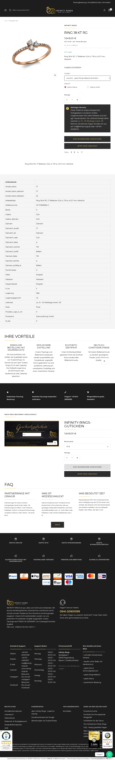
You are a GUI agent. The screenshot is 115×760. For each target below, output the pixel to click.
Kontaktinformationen (13, 711)
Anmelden (106, 2)
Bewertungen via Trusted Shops (44, 721)
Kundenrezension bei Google (42, 717)
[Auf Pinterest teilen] (74, 152)
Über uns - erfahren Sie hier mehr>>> (21, 627)
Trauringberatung (79, 2)
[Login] (104, 10)
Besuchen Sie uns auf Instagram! (25, 677)
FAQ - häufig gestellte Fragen (95, 727)
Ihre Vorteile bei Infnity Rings (95, 724)
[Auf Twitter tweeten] (78, 152)
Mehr (57, 525)
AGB (6, 728)
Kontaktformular (94, 2)
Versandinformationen (13, 725)
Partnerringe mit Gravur (17, 495)
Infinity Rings (70, 25)
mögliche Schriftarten (72, 67)
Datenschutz (9, 718)
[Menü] (111, 732)
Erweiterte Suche (90, 711)
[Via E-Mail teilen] (81, 152)
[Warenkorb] (109, 10)
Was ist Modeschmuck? (53, 495)
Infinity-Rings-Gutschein (77, 424)
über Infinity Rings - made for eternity (42, 712)
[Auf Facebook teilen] (71, 152)
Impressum (9, 715)
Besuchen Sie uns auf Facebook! (25, 685)
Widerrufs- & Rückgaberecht (15, 721)
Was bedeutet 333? (92, 493)
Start (6, 21)
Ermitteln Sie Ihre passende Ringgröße (94, 716)
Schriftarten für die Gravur (94, 721)
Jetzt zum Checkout (87, 146)
